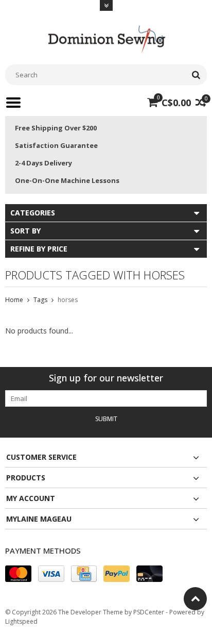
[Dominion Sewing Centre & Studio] (106, 38)
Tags (40, 299)
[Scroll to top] (195, 598)
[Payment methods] (18, 573)
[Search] (196, 74)
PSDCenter (148, 612)
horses (68, 299)
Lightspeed (21, 621)
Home (14, 299)
